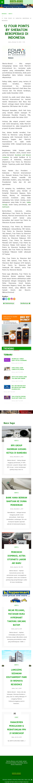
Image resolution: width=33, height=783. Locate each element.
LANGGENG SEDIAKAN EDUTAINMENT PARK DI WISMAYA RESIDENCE (16, 677)
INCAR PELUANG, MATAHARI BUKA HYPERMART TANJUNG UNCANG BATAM (16, 617)
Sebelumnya (9, 303)
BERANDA (4, 13)
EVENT (16, 717)
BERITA (10, 13)
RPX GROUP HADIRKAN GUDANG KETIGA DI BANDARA (16, 449)
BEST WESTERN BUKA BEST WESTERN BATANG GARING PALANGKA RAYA (19, 387)
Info (29, 779)
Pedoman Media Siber (18, 779)
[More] (14, 299)
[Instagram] (11, 299)
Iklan (26, 779)
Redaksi (10, 779)
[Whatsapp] (9, 299)
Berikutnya (25, 303)
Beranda (5, 779)
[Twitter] (6, 299)
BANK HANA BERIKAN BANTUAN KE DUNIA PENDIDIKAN (16, 501)
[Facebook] (3, 299)
